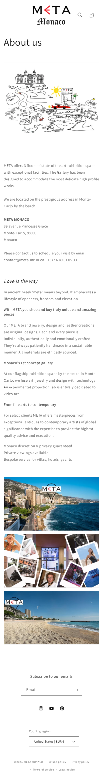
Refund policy (57, 762)
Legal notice (67, 769)
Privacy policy (80, 762)
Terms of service (43, 769)
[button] (10, 14)
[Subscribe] (76, 690)
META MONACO (33, 762)
